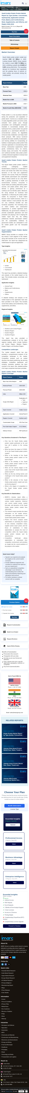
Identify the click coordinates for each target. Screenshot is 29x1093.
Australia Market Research (8, 970)
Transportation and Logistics (9, 1056)
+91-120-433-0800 (7, 1084)
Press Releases (6, 990)
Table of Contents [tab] (14, 40)
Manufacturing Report (7, 985)
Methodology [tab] (14, 44)
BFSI (3, 1032)
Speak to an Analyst (12, 632)
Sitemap (4, 1018)
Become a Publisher (7, 1011)
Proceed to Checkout (14, 926)
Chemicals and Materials (8, 1035)
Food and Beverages (7, 1044)
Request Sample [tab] (14, 48)
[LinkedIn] (2, 964)
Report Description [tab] (14, 36)
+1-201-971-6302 (7, 1068)
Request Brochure (12, 639)
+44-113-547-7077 (7, 1076)
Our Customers (6, 1009)
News (3, 1016)
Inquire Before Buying (13, 646)
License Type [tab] (14, 809)
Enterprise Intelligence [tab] (14, 878)
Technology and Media (7, 1054)
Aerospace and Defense (8, 1025)
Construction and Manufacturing (10, 1037)
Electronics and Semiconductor (10, 1039)
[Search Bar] (23, 3)
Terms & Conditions (7, 1001)
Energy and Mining (6, 1042)
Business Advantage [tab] (13, 858)
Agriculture (4, 1027)
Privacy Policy (9, 1091)
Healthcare (4, 1047)
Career (3, 999)
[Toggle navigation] (26, 3)
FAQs (3, 1013)
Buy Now (20, 31)
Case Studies (5, 992)
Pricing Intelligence (6, 982)
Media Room (5, 1006)
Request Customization (13, 625)
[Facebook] (6, 964)
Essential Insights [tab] (12, 820)
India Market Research (7, 973)
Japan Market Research (8, 975)
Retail (3, 1052)
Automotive (5, 1030)
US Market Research (7, 980)
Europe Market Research (8, 978)
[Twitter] (9, 964)
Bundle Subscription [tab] (14, 805)
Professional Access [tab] (13, 839)
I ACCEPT (21, 1091)
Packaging (4, 1049)
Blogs (3, 987)
